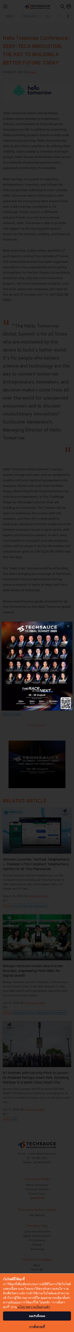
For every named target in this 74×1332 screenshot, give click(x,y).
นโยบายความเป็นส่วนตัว (33, 1307)
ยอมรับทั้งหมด (37, 1316)
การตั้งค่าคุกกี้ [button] (37, 1326)
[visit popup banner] (37, 666)
